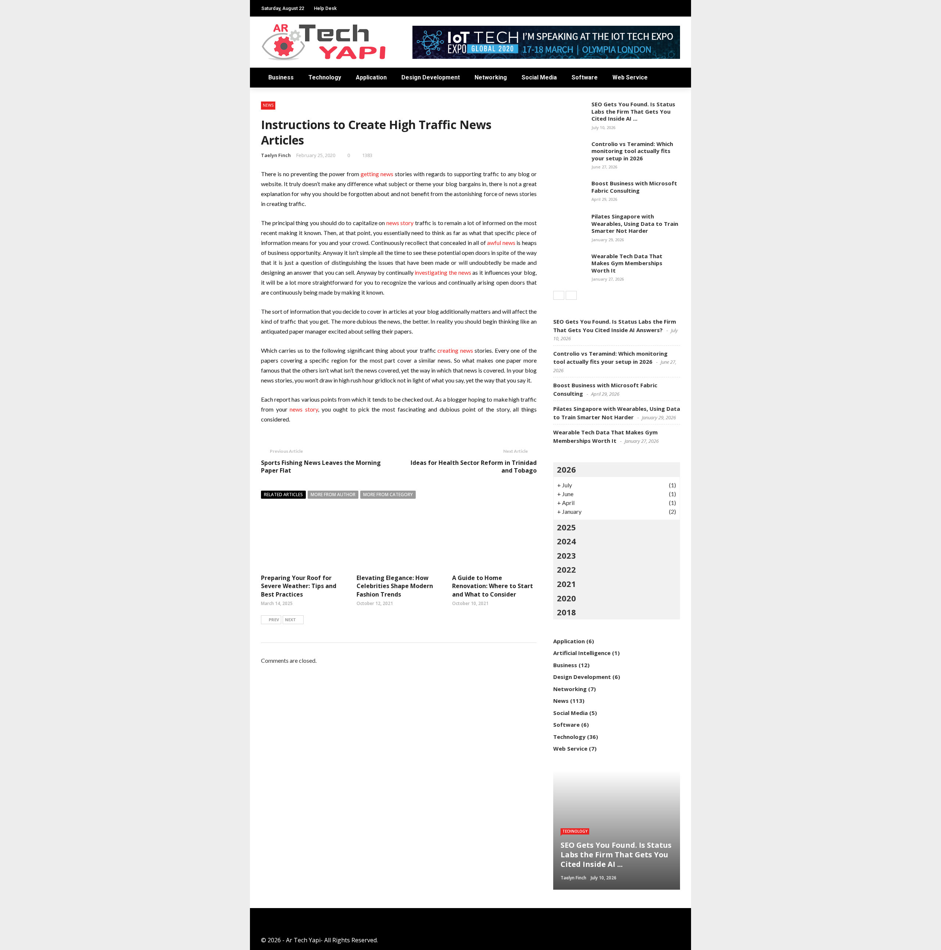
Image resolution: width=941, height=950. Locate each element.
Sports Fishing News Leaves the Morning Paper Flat (321, 466)
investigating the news (443, 272)
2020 (566, 598)
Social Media (539, 77)
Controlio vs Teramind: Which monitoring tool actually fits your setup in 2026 (632, 151)
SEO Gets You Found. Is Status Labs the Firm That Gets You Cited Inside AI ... (633, 111)
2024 (566, 541)
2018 (566, 612)
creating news (455, 350)
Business (281, 77)
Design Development (430, 77)
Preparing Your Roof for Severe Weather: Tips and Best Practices (298, 586)
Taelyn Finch (276, 155)
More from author (333, 494)
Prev (274, 619)
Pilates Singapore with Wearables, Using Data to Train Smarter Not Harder (634, 223)
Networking (491, 77)
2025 (566, 527)
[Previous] (558, 295)
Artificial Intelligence (582, 653)
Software (585, 77)
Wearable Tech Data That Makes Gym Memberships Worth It (626, 263)
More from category (388, 494)
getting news (377, 173)
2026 (566, 469)
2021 (566, 583)
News (268, 105)
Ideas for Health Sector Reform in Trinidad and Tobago (474, 466)
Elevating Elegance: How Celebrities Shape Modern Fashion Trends (395, 586)
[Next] (571, 295)
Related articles (283, 494)
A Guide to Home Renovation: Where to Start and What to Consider (492, 586)
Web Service (630, 77)
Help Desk (325, 8)
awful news (501, 242)
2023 (566, 555)
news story (400, 222)
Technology (324, 77)
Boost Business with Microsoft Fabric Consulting (634, 186)
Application (371, 77)
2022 (566, 569)
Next (290, 619)
